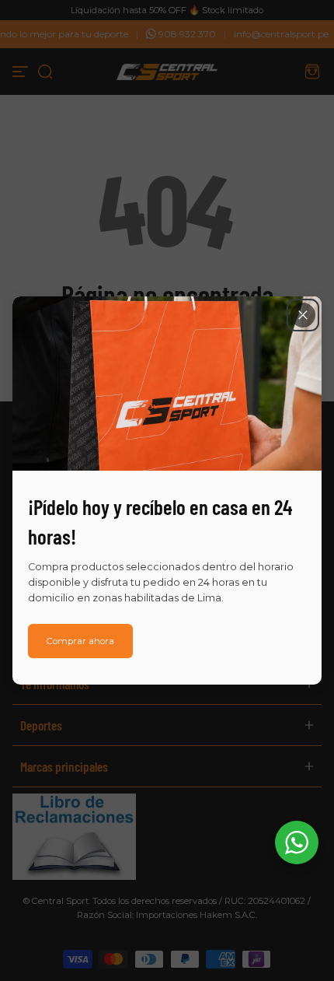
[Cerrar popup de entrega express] (303, 315)
